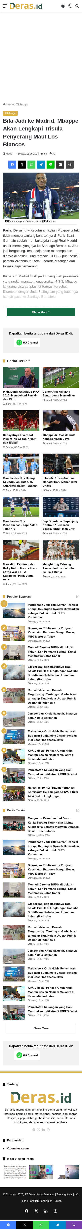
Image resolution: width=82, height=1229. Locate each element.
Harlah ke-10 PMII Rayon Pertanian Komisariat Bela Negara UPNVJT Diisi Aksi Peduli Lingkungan (53, 792)
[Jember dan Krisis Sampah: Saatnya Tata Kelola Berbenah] (14, 719)
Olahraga (22, 104)
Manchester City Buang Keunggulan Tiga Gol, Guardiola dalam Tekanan (20, 481)
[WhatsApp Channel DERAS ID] (27, 343)
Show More (40, 312)
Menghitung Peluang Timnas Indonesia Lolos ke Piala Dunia (59, 568)
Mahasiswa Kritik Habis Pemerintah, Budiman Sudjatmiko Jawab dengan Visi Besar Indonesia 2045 (52, 735)
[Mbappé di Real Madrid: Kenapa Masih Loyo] (61, 420)
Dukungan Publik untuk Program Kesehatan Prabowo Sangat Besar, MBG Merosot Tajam (51, 632)
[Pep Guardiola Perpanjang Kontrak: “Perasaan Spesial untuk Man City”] (61, 507)
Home (10, 104)
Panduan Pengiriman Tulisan (45, 1200)
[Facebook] (12, 165)
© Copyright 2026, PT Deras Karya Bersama (28, 1194)
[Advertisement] (41, 57)
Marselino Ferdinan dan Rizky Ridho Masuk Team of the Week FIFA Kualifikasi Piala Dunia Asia (20, 572)
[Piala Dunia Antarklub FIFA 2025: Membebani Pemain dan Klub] (21, 377)
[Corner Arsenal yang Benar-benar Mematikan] (61, 377)
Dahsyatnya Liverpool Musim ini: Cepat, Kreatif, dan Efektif (20, 438)
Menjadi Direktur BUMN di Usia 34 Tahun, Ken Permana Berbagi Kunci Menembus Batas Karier (52, 651)
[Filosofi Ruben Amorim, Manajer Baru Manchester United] (61, 464)
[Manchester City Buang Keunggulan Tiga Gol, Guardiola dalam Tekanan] (21, 464)
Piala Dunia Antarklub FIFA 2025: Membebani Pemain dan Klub (21, 395)
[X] (22, 165)
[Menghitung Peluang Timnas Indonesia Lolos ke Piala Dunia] (61, 550)
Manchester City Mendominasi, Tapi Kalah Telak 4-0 (20, 524)
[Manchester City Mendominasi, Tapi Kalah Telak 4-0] (21, 507)
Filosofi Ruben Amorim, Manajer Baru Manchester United (60, 481)
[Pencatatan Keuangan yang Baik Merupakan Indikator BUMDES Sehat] (14, 775)
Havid (9, 153)
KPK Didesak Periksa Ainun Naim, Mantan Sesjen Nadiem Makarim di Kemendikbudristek (51, 755)
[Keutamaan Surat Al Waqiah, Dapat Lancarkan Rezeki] (15, 1172)
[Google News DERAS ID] (57, 343)
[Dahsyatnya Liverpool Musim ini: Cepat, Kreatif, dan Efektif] (21, 420)
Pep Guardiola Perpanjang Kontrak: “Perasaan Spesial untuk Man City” (60, 524)
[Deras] (26, 6)
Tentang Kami (64, 1194)
